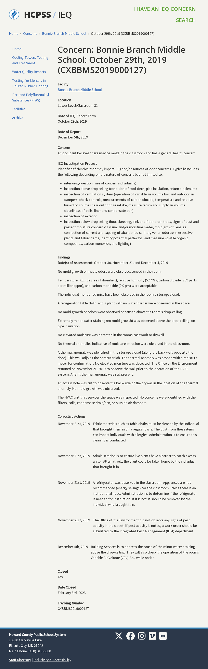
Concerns (30, 33)
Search (186, 20)
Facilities (18, 109)
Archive (17, 117)
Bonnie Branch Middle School (64, 33)
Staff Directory (20, 659)
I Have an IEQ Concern (164, 8)
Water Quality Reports (29, 71)
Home (13, 33)
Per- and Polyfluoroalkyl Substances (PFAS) (30, 97)
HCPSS (37, 14)
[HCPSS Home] (14, 14)
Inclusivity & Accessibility (52, 659)
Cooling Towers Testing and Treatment (30, 60)
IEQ (65, 14)
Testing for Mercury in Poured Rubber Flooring (30, 83)
